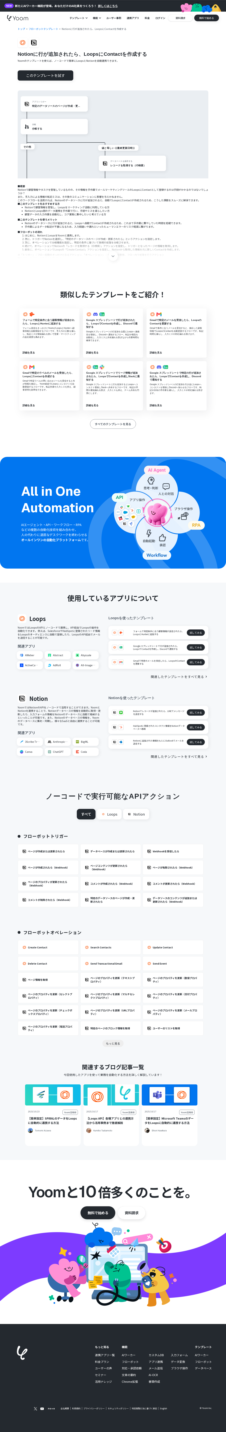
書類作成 (154, 1382)
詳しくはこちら (108, 6)
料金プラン (102, 1362)
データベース (203, 1368)
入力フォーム (179, 1355)
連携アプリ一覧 (105, 1355)
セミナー (100, 1375)
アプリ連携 (156, 1362)
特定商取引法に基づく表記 (144, 1408)
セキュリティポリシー (118, 1408)
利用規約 (76, 1408)
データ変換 (178, 1362)
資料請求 (131, 1212)
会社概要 (65, 1408)
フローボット (130, 1362)
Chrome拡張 (130, 1382)
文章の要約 (129, 1375)
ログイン (160, 18)
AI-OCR (153, 1375)
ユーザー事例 (113, 18)
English (163, 1408)
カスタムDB (156, 1355)
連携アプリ (133, 18)
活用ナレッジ (103, 1382)
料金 (147, 18)
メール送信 (156, 1368)
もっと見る (113, 1043)
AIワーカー (129, 1355)
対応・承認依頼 (132, 1368)
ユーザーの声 (103, 1368)
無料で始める (98, 1212)
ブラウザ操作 (179, 1368)
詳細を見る (29, 352)
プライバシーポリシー (94, 1408)
